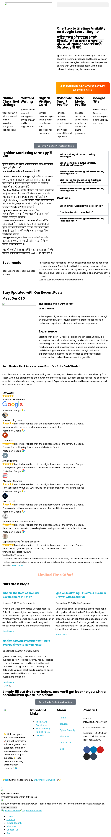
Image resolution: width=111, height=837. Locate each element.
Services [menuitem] (10, 819)
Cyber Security (67, 730)
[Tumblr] (93, 756)
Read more (17, 565)
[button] (83, 4)
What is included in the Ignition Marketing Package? (78, 164)
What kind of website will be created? (81, 205)
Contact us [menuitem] (12, 829)
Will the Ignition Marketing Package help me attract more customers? (80, 181)
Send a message (9, 807)
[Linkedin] (93, 749)
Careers (40, 735)
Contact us (65, 742)
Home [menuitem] (9, 816)
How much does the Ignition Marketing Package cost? (82, 172)
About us (64, 736)
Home (63, 717)
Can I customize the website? (76, 212)
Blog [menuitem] (8, 833)
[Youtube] (100, 749)
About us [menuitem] (11, 826)
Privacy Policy (43, 728)
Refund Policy (43, 731)
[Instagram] (86, 756)
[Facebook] (86, 749)
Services (64, 723)
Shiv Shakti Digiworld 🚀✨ (48, 779)
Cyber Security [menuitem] (14, 823)
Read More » (8, 631)
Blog (62, 748)
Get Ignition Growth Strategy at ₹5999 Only (82, 88)
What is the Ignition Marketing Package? (77, 155)
